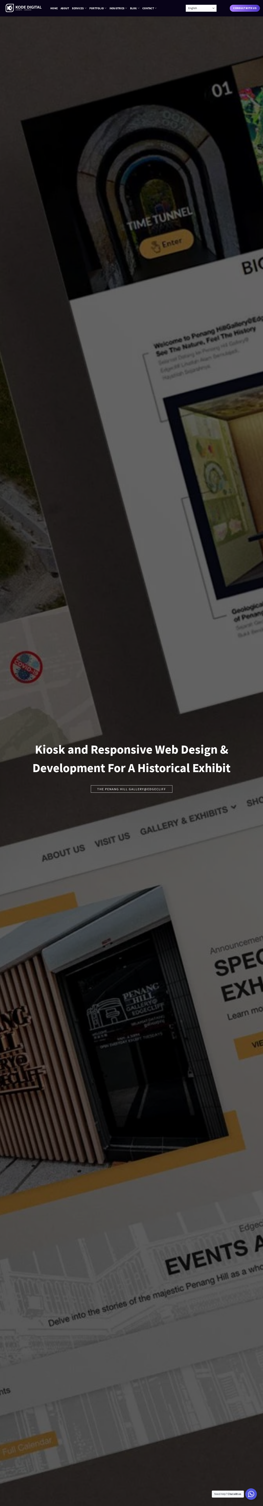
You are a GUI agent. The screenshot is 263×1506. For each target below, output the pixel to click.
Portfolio (96, 8)
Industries (117, 8)
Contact (148, 8)
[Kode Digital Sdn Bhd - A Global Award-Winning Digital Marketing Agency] (23, 8)
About (65, 8)
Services (78, 8)
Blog (133, 8)
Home (54, 8)
